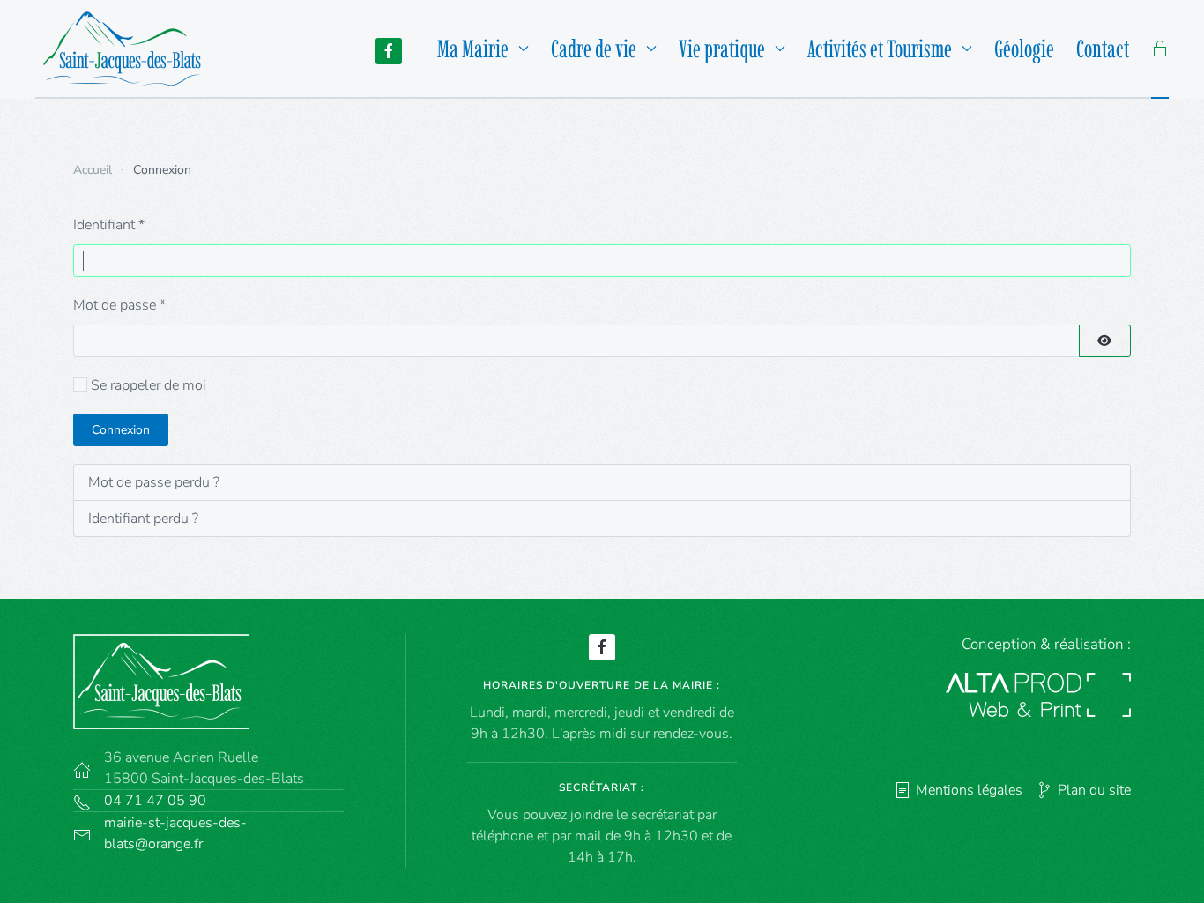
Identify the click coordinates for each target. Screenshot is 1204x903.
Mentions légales (969, 790)
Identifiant (109, 225)
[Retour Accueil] (127, 48)
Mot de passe (119, 305)
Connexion (121, 430)
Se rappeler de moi (148, 385)
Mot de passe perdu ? (153, 482)
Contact (1102, 48)
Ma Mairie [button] (473, 48)
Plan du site (1094, 790)
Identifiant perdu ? (143, 518)
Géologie (1024, 48)
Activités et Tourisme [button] (879, 48)
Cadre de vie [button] (593, 48)
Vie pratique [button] (722, 48)
